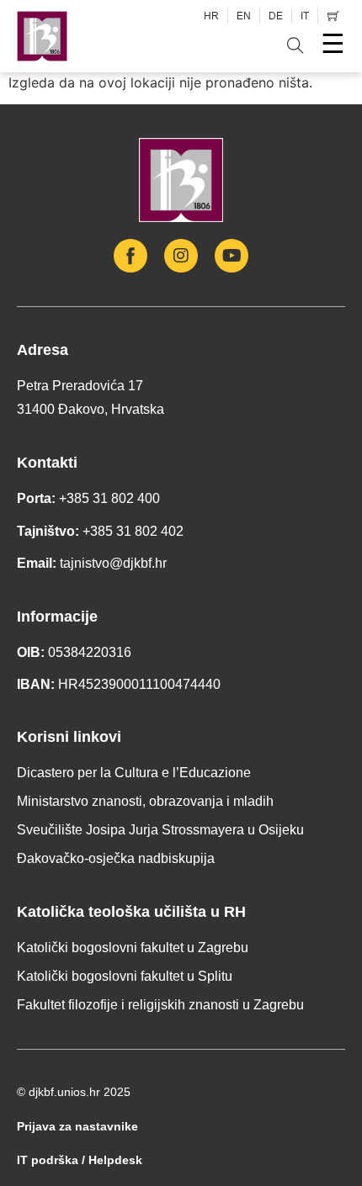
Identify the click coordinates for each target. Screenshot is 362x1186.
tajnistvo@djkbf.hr (113, 563)
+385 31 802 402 (133, 531)
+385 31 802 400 (109, 498)
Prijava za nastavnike (77, 1126)
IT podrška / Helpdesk (79, 1160)
